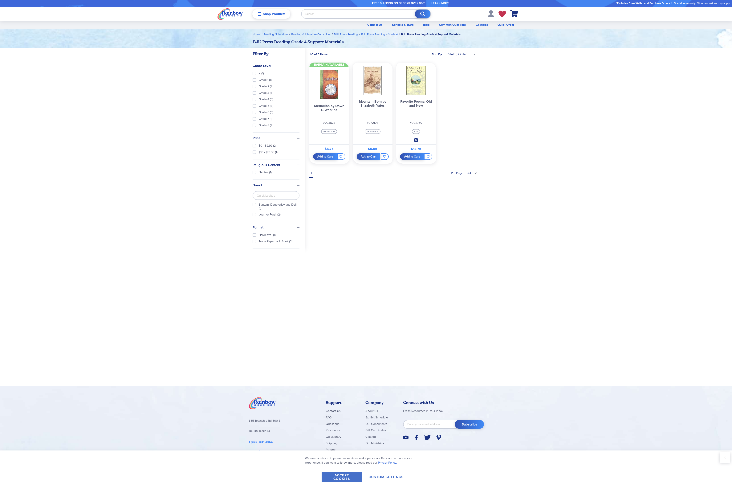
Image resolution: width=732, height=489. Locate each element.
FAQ (328, 417)
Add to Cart (325, 156)
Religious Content (266, 165)
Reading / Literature (276, 34)
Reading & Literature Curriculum (311, 34)
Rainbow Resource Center (262, 404)
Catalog (370, 436)
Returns (331, 449)
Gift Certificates (375, 430)
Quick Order (506, 25)
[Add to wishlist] (341, 156)
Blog (426, 25)
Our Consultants (376, 424)
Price (256, 138)
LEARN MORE (440, 3)
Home (256, 34)
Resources (333, 430)
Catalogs (482, 25)
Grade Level (262, 66)
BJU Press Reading (346, 34)
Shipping (332, 443)
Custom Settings (386, 477)
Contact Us (375, 25)
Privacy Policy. (387, 462)
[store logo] (230, 14)
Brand (257, 185)
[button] (491, 13)
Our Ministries (374, 443)
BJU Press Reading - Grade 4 (379, 34)
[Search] (422, 14)
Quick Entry (333, 436)
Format (258, 227)
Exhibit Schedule (376, 417)
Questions (332, 424)
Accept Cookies (341, 477)
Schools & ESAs (403, 25)
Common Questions (452, 25)
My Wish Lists (502, 14)
